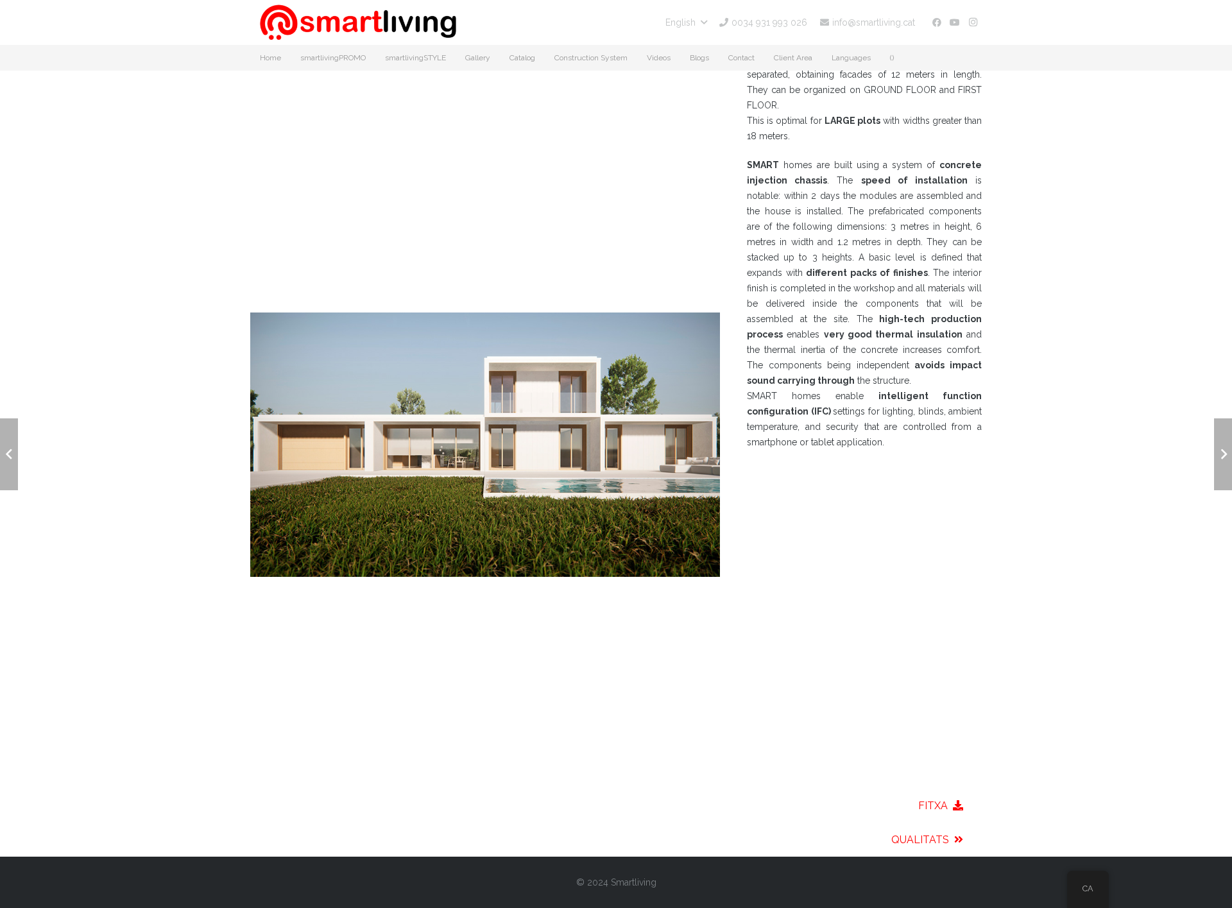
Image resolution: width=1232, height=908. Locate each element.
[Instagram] (973, 22)
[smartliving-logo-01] (358, 22)
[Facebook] (937, 22)
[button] (685, 22)
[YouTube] (955, 22)
